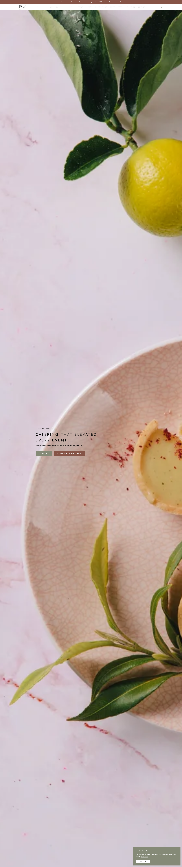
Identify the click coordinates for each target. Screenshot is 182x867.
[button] (161, 7)
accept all (143, 862)
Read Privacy (144, 857)
